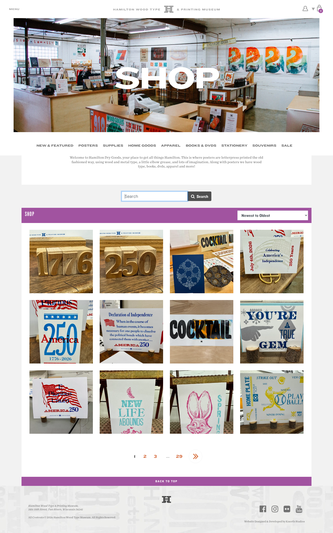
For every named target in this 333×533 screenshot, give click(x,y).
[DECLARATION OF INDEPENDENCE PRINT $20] (131, 331)
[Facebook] (263, 509)
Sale (286, 145)
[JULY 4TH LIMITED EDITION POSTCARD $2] (272, 261)
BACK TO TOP (166, 481)
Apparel (171, 145)
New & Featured (54, 145)
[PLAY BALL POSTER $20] (272, 402)
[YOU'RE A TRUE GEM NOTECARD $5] (272, 331)
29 (179, 456)
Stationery (234, 145)
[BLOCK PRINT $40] (201, 261)
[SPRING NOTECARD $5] (201, 402)
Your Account (305, 8)
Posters (88, 145)
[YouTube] (299, 509)
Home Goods (142, 145)
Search (201, 196)
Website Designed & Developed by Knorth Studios (274, 521)
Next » (195, 456)
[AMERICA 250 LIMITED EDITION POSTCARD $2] (61, 331)
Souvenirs (264, 145)
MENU (13, 9)
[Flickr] (287, 509)
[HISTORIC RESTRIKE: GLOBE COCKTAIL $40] (201, 331)
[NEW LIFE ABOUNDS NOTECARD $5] (131, 402)
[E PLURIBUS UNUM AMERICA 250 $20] (61, 402)
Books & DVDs (201, 145)
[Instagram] (275, 509)
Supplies (113, 145)
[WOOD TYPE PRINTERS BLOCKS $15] (61, 261)
